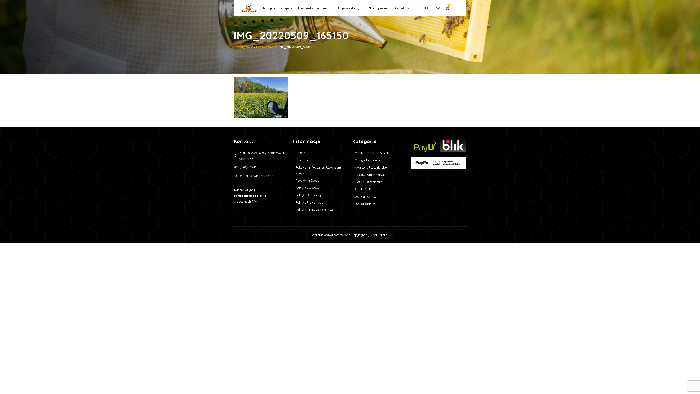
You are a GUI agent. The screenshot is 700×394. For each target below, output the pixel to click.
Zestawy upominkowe (370, 175)
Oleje (285, 8)
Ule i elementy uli (366, 196)
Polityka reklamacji (309, 195)
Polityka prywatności (310, 202)
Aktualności (403, 8)
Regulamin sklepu (307, 180)
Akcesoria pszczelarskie (371, 167)
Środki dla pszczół (367, 189)
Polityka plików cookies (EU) (314, 210)
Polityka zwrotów (307, 188)
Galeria (300, 153)
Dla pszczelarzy (348, 8)
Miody (267, 8)
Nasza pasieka (379, 8)
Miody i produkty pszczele (372, 153)
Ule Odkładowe (365, 204)
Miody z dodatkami (368, 160)
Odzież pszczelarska (368, 182)
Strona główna (244, 47)
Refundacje (303, 160)
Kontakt (422, 8)
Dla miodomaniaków (312, 8)
